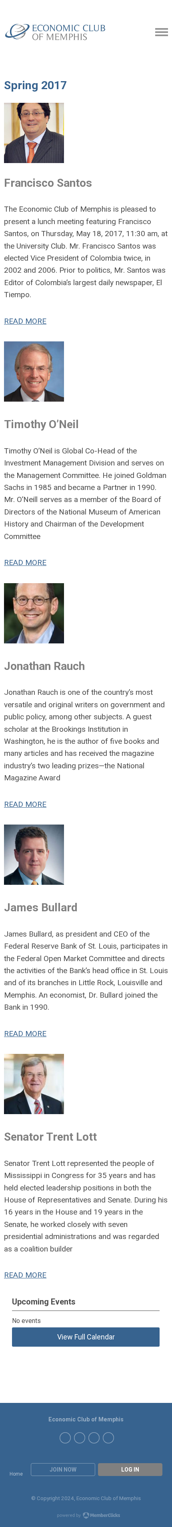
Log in (130, 1469)
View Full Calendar (86, 1337)
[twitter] (108, 1437)
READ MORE (25, 321)
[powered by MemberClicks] (86, 1516)
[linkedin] (65, 1437)
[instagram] (79, 1437)
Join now (63, 1469)
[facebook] (94, 1437)
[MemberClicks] (56, 32)
